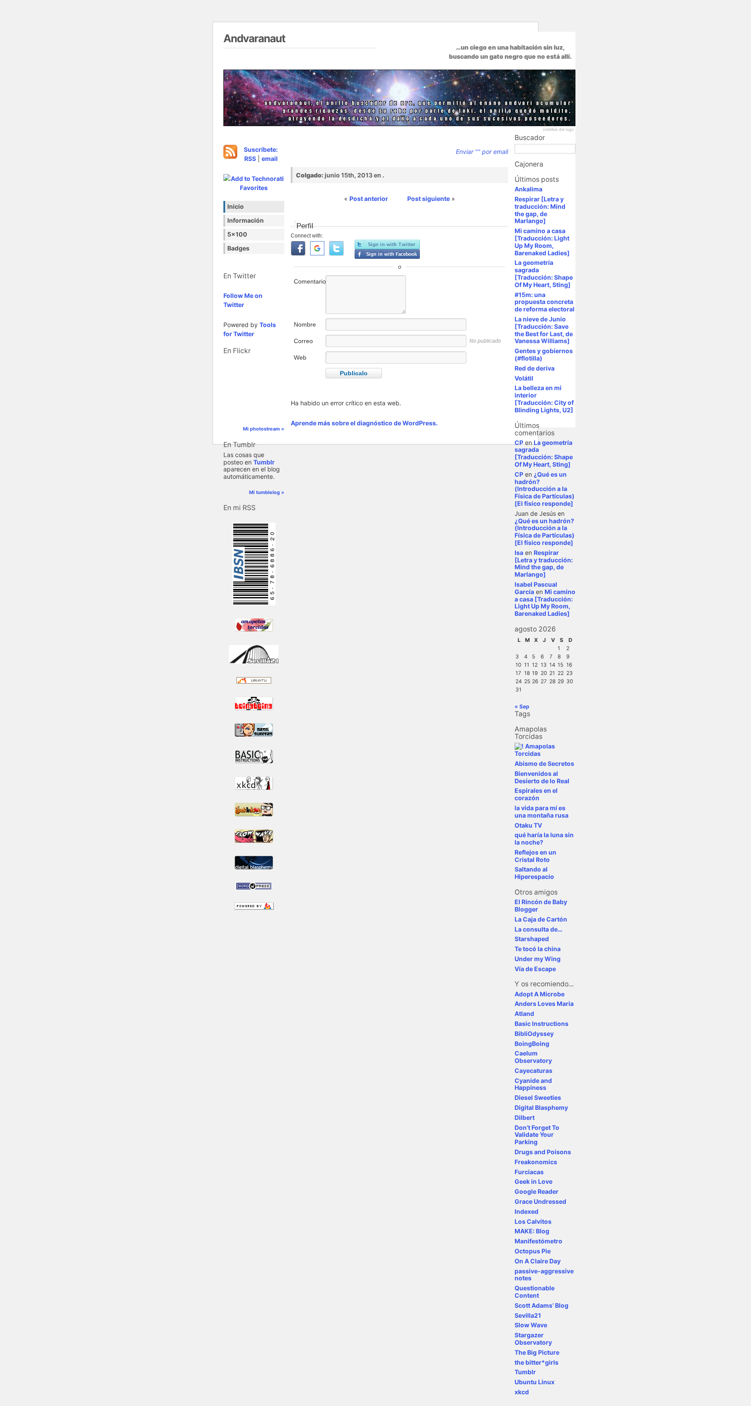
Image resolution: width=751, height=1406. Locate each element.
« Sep (522, 706)
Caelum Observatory (533, 1056)
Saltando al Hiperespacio (534, 872)
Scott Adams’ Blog (541, 1305)
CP (519, 442)
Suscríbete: (261, 149)
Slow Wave (531, 1325)
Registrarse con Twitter (387, 244)
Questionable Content (535, 1291)
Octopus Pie (533, 1251)
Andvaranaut (254, 38)
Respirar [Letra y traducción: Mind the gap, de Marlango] (540, 209)
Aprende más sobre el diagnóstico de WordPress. (364, 423)
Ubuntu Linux (535, 1382)
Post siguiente (428, 198)
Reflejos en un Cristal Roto (535, 855)
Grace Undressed (540, 1201)
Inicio (235, 206)
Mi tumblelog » (266, 492)
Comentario (309, 281)
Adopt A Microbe (540, 994)
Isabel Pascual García (536, 588)
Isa (519, 552)
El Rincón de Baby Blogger (541, 905)
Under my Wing (538, 958)
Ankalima (528, 189)
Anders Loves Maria (544, 1003)
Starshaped (532, 938)
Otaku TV (528, 825)
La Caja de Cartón (541, 919)
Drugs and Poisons (543, 1152)
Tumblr (264, 462)
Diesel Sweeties (538, 1097)
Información (245, 220)
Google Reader (536, 1191)
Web (300, 357)
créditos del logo (558, 129)
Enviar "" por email (482, 151)
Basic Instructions (541, 1023)
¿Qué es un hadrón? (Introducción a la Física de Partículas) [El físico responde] (545, 489)
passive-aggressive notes (544, 1274)
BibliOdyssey (534, 1033)
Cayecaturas (533, 1070)
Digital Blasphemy (541, 1107)
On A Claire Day (538, 1261)
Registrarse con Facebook (387, 254)
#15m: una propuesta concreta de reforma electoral (545, 302)
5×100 (237, 234)
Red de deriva (535, 368)
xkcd (522, 1392)
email (270, 158)
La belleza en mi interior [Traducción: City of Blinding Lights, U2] (544, 398)
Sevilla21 (528, 1315)
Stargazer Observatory (533, 1338)
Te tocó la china (538, 948)
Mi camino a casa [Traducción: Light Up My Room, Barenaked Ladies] (542, 241)
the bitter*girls (536, 1362)
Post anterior (368, 198)
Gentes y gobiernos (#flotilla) (544, 354)
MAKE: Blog (532, 1231)
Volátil (524, 378)
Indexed (526, 1211)
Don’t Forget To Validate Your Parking (537, 1135)
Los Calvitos (533, 1221)
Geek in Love (533, 1181)
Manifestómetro (538, 1241)
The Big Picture (537, 1352)
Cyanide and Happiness (533, 1084)
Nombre (305, 324)
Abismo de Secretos (544, 763)
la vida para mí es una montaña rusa (541, 811)
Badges (238, 248)
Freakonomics (536, 1162)
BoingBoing (532, 1043)
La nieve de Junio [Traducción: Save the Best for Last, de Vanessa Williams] (544, 329)
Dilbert (525, 1117)
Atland (524, 1013)
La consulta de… (538, 929)
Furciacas (529, 1172)
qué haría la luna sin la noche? (544, 838)
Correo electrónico (309, 345)
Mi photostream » (263, 429)
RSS (250, 158)
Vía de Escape (535, 968)
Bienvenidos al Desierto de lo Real (542, 777)
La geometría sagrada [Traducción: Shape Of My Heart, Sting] (544, 273)
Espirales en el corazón (536, 794)
